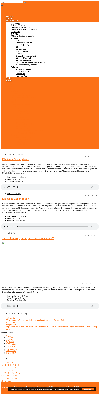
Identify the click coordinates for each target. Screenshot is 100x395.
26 (2, 378)
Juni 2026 (9, 339)
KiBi (17, 47)
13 (5, 373)
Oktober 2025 (11, 351)
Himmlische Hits (22, 45)
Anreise (8, 78)
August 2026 (10, 336)
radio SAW (15, 32)
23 (13, 376)
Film (17, 40)
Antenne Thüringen (19, 25)
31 (16, 378)
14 (8, 373)
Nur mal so (20, 54)
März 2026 (10, 343)
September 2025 (12, 352)
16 (13, 373)
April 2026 (10, 342)
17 (16, 373)
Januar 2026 (10, 346)
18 (18, 373)
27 (5, 378)
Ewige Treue (11, 324)
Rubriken (14, 38)
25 (18, 376)
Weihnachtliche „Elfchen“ (26, 65)
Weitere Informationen (72, 389)
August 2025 (10, 354)
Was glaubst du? (22, 51)
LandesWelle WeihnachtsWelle (24, 29)
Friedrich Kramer (23, 296)
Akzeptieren (88, 389)
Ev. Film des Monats (24, 43)
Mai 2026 (9, 340)
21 (8, 376)
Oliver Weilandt (22, 71)
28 (8, 378)
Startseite (9, 16)
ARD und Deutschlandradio (22, 36)
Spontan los (10, 322)
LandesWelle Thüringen (21, 27)
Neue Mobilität (22, 49)
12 (2, 373)
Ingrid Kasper (21, 177)
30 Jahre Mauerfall (23, 58)
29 (10, 378)
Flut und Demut (12, 318)
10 (16, 370)
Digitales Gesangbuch (15, 159)
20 (5, 376)
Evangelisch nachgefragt (26, 56)
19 (2, 376)
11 (18, 370)
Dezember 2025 (12, 348)
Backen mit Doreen (23, 60)
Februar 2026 (11, 345)
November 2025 (12, 349)
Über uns (9, 18)
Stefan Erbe (20, 73)
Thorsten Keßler (22, 76)
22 (10, 376)
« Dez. (3, 381)
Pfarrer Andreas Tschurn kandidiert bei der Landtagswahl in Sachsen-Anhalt (36, 320)
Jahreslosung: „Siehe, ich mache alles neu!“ (28, 238)
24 (16, 376)
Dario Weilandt (20, 220)
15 (10, 373)
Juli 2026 (9, 337)
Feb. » (9, 381)
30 (13, 378)
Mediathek (15, 23)
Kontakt (9, 80)
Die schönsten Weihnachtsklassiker (30, 62)
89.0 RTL (14, 34)
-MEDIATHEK (12, 21)
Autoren (14, 67)
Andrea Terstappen (23, 69)
